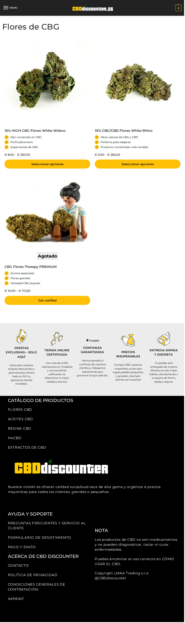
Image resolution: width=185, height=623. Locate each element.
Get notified (47, 300)
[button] (178, 8)
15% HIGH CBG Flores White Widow (35, 130)
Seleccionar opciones (47, 164)
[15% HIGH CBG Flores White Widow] (47, 82)
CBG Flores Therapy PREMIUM (31, 267)
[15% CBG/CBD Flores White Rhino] (137, 82)
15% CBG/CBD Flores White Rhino (124, 130)
